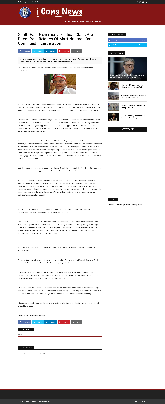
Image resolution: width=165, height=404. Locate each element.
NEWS (74, 22)
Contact (144, 401)
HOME (67, 22)
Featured (127, 204)
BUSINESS (98, 22)
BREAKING (89, 22)
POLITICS (80, 22)
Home (39, 2)
